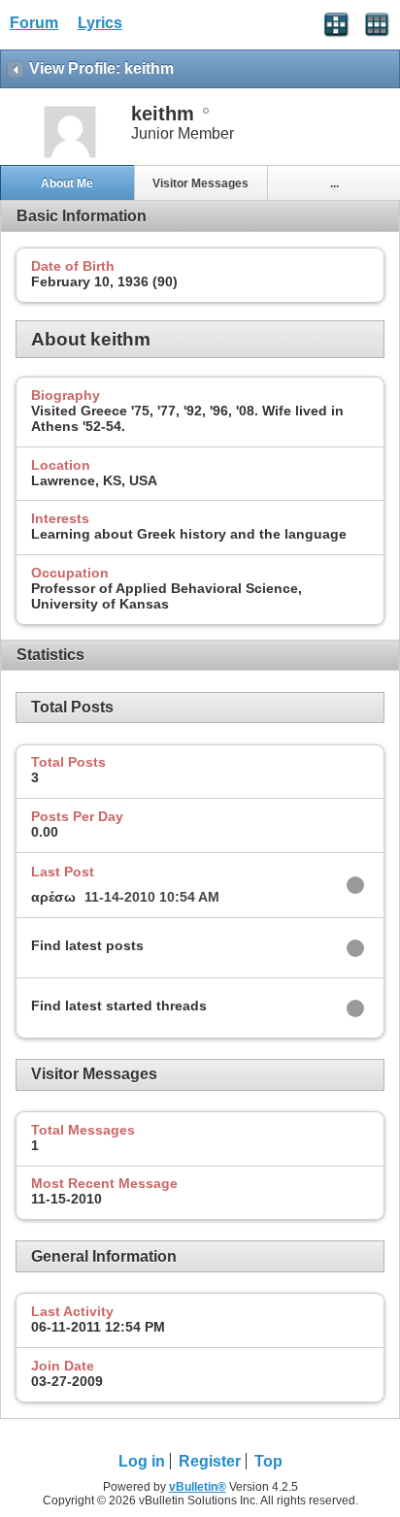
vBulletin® (197, 1487)
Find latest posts (87, 945)
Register (210, 1461)
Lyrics (100, 23)
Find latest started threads (119, 1005)
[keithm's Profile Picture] (70, 156)
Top (268, 1461)
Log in (141, 1461)
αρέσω (53, 897)
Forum (34, 23)
